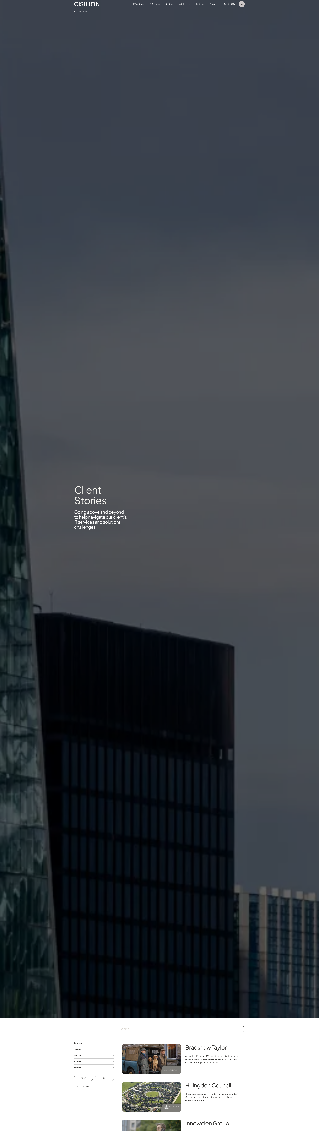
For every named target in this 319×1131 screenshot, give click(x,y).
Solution (78, 1049)
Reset (104, 1077)
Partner (77, 1061)
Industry (78, 1043)
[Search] (242, 4)
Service (77, 1055)
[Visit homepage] (86, 4)
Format (77, 1068)
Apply (83, 1077)
